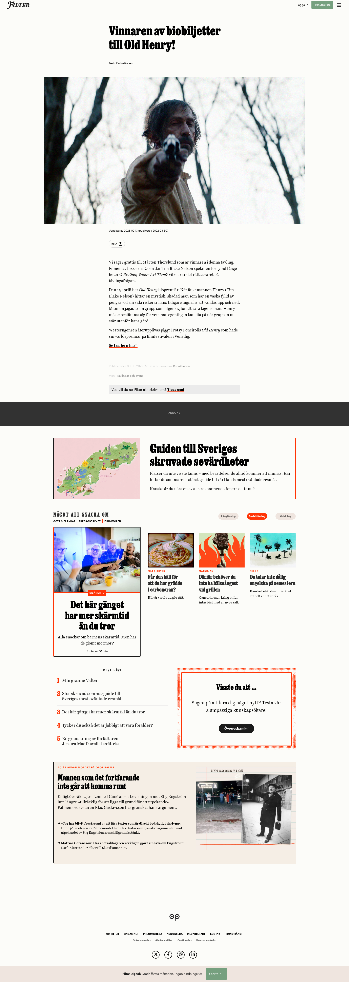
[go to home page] (19, 4)
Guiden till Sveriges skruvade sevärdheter (199, 455)
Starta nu (216, 974)
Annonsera (175, 934)
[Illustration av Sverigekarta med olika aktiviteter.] (97, 468)
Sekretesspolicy (142, 940)
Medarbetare (196, 934)
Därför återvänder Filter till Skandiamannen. (122, 845)
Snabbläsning (257, 516)
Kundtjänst (234, 934)
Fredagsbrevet (90, 521)
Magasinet (131, 934)
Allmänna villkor (164, 940)
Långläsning (228, 516)
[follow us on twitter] (156, 955)
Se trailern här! (123, 346)
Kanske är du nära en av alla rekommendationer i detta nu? (202, 489)
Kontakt (216, 934)
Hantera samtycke (206, 940)
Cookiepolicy (185, 940)
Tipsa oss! (175, 389)
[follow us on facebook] (168, 955)
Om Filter (112, 934)
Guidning (285, 516)
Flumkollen (112, 521)
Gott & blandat (64, 521)
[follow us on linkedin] (193, 955)
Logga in (302, 4)
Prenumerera (322, 4)
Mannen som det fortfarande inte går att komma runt (99, 782)
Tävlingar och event (130, 375)
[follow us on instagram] (181, 955)
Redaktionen (124, 63)
